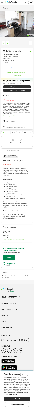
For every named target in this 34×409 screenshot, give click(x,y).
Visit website (17, 75)
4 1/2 (10, 276)
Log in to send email (18, 87)
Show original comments (10, 157)
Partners (5, 328)
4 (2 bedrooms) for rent (10, 54)
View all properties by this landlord (17, 72)
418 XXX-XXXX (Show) (18, 90)
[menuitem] (17, 297)
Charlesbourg (18, 276)
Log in (30, 2)
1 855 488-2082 (11, 340)
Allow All (17, 399)
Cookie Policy (13, 394)
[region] (17, 390)
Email (25, 340)
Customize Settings (17, 404)
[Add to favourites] (30, 51)
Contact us (6, 335)
